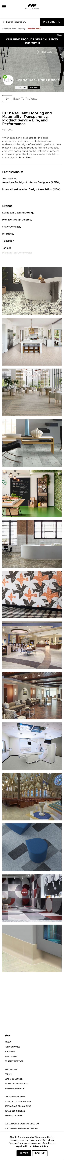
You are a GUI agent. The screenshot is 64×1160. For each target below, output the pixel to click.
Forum (8, 1074)
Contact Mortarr (14, 1061)
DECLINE (40, 1153)
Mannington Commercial (17, 253)
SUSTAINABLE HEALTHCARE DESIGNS (22, 1124)
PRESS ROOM (11, 1069)
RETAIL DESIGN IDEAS (15, 1111)
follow (22, 87)
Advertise (10, 1052)
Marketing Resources (16, 1084)
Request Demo (34, 29)
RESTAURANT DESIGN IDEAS (18, 1106)
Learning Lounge (13, 1079)
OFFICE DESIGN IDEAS (15, 1097)
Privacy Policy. (40, 1146)
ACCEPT (23, 1153)
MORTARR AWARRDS (14, 1088)
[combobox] (52, 22)
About (8, 1042)
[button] (3, 6)
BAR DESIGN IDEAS (13, 1116)
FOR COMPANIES (12, 1047)
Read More (25, 157)
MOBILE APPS (11, 1056)
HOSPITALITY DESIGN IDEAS (18, 1101)
